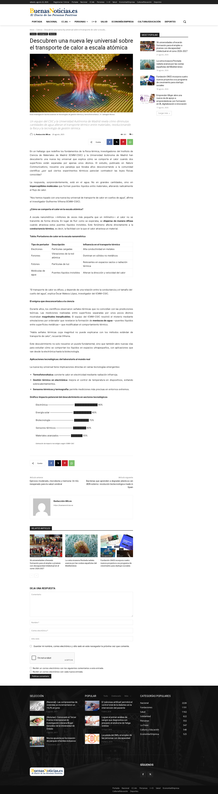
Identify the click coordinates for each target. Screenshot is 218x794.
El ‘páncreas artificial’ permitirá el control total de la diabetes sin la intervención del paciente (117, 705)
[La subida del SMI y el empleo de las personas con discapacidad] (92, 739)
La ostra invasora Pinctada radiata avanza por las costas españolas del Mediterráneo (81, 563)
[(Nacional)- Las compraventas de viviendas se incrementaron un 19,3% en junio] (37, 706)
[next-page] (36, 576)
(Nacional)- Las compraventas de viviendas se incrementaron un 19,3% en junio (62, 705)
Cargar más (163, 113)
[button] (184, 21)
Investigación (42, 34)
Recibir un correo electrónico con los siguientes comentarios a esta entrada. (68, 668)
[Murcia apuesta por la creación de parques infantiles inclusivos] (37, 742)
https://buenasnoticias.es (63, 505)
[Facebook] (110, 142)
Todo (106, 696)
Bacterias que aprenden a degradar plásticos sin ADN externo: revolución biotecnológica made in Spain (109, 484)
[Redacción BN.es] (32, 134)
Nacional (53, 34)
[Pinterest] (123, 142)
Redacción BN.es (43, 134)
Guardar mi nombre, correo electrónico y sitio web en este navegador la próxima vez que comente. (81, 646)
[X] (116, 142)
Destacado (116, 696)
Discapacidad (36, 556)
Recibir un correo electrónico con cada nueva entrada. (58, 672)
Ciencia (39, 29)
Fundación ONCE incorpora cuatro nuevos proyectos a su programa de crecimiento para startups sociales (116, 563)
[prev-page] (32, 576)
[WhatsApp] (130, 142)
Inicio (32, 29)
